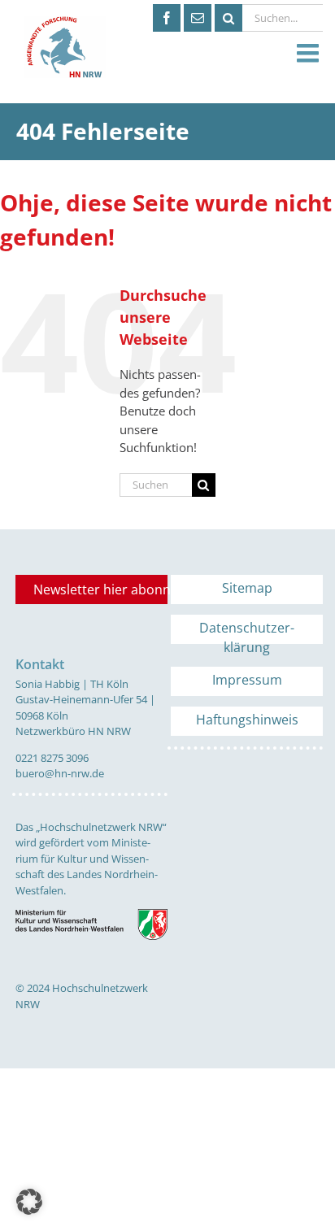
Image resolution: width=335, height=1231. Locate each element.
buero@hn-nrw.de (59, 773)
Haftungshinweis (247, 720)
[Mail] (197, 18)
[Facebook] (167, 18)
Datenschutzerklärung (246, 631)
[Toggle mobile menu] (310, 54)
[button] (29, 1201)
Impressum (247, 680)
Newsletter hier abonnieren (100, 589)
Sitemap (247, 588)
